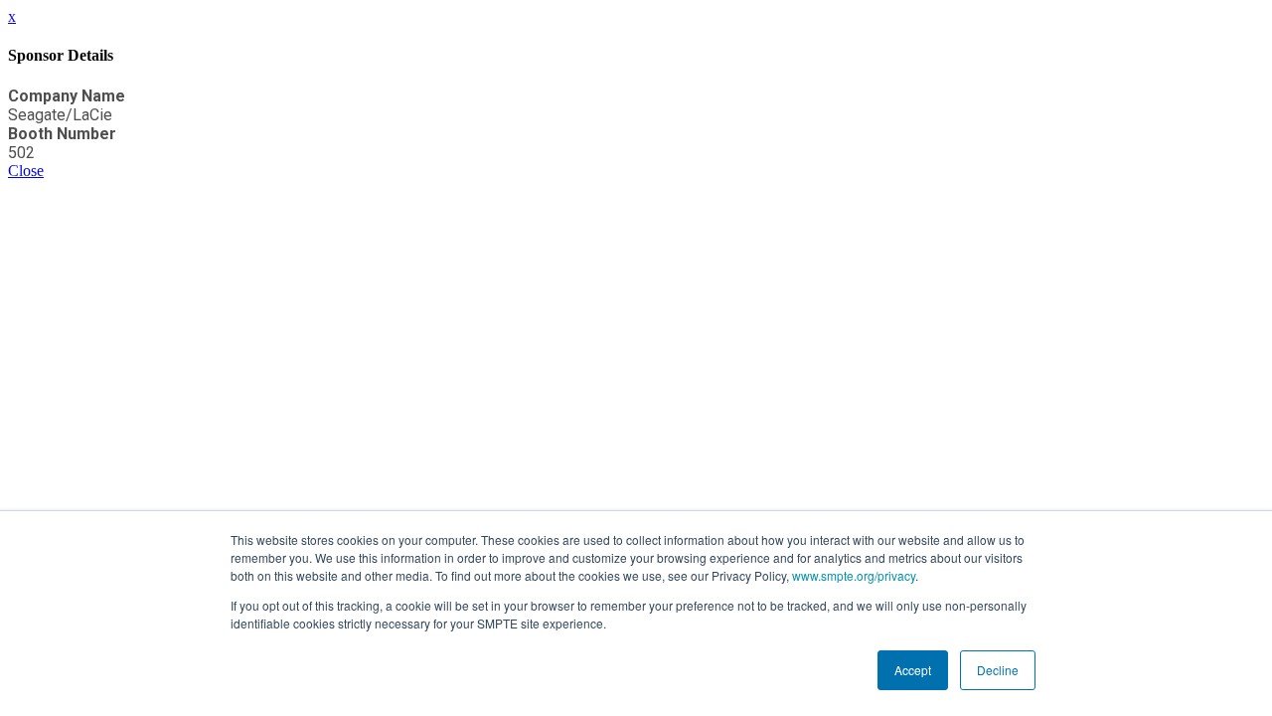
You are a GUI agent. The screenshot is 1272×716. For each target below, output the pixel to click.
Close (26, 170)
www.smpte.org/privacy (853, 575)
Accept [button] (912, 669)
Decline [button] (998, 669)
